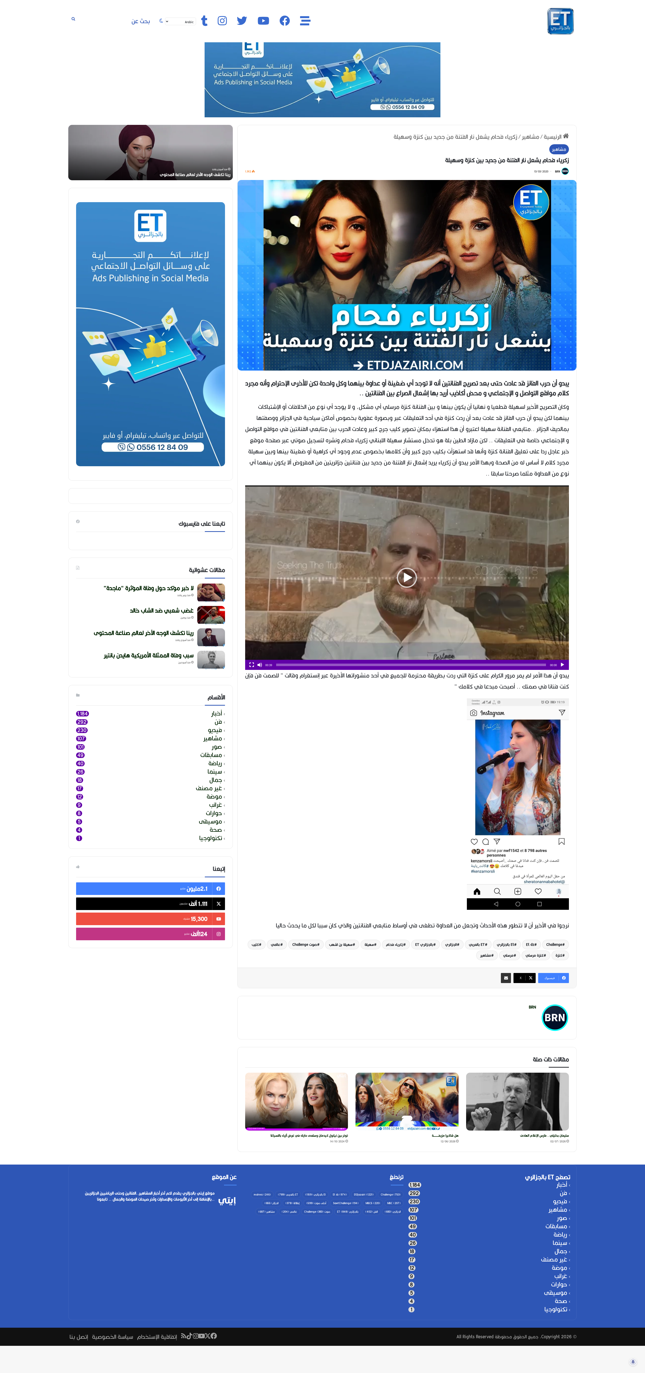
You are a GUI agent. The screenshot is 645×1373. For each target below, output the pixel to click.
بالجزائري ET (424, 944)
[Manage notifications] (633, 1362)
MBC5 (373, 1203)
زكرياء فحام (394, 944)
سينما (215, 772)
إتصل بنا (79, 1336)
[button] (407, 578)
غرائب (215, 805)
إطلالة (292, 1203)
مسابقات (211, 755)
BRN (557, 171)
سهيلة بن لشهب (340, 944)
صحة (216, 830)
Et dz (530, 944)
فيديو (215, 730)
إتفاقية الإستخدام (157, 1336)
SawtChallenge (346, 1203)
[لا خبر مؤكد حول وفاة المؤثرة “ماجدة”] (211, 593)
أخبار (216, 713)
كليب (255, 944)
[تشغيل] (562, 664)
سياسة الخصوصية (112, 1336)
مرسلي (508, 955)
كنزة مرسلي (534, 955)
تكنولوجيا (210, 838)
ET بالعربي (477, 944)
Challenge (554, 944)
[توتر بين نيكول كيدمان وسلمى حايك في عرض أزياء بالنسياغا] (296, 1102)
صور (217, 747)
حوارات (214, 813)
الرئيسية (553, 136)
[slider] (411, 665)
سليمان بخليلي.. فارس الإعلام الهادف (544, 1135)
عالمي (275, 944)
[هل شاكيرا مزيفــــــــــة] (407, 1102)
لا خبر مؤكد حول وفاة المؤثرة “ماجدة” (198, 174)
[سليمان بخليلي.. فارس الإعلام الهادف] (517, 1102)
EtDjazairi (364, 1194)
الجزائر (271, 1203)
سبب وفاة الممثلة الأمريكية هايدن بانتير (149, 655)
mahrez (262, 1194)
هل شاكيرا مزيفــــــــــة (445, 1135)
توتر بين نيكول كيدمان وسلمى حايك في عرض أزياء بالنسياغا (309, 1135)
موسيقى (210, 821)
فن (218, 722)
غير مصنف (209, 788)
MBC (394, 1203)
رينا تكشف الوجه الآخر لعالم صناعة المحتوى (144, 633)
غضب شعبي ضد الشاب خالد (162, 610)
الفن (371, 1211)
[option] (150, 152)
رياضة (215, 763)
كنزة (559, 955)
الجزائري (451, 944)
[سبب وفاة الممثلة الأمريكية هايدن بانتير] (211, 660)
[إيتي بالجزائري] (560, 21)
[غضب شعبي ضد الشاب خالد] (211, 615)
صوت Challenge (304, 944)
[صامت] (259, 664)
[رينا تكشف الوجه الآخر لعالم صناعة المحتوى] (211, 637)
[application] (407, 577)
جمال (215, 780)
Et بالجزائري (505, 944)
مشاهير (530, 136)
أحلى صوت (316, 1203)
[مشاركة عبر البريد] (506, 978)
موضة (214, 797)
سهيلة (369, 944)
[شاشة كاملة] (251, 664)
